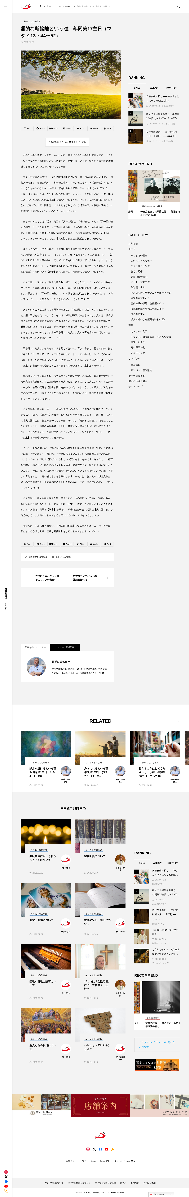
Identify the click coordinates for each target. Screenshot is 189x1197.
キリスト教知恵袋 (140, 282)
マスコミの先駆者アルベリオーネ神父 (151, 292)
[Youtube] (6, 1186)
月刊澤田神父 (138, 347)
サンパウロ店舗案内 (141, 370)
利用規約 (135, 1183)
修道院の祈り (168, 106)
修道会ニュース (159, 943)
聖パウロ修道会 (136, 376)
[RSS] (6, 1191)
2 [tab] (154, 199)
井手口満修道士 (41, 557)
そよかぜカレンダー (141, 266)
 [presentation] (176, 721)
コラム (132, 249)
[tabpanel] (154, 194)
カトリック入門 (139, 331)
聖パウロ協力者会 (137, 381)
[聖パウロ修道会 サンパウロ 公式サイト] (26, 6)
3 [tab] (157, 199)
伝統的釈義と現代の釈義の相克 (147, 308)
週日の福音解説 (139, 276)
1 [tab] (152, 199)
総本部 (123, 1183)
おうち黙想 (137, 271)
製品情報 (135, 365)
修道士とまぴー (139, 342)
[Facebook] (6, 1181)
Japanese (158, 1194)
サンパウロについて (54, 1183)
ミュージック (138, 353)
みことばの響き (169, 123)
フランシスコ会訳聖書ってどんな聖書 (151, 337)
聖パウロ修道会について (79, 1183)
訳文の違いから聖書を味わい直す (148, 319)
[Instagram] (6, 1172)
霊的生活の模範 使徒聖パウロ (147, 303)
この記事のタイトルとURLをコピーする (67, 142)
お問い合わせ (150, 1183)
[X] (6, 1176)
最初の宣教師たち (140, 298)
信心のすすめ (138, 314)
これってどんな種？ (63, 557)
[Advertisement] (67, 615)
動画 (130, 325)
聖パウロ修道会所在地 (105, 1183)
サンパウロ (134, 358)
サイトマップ (135, 386)
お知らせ (133, 243)
